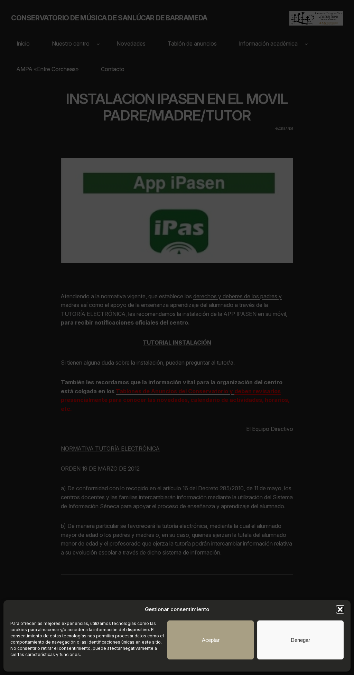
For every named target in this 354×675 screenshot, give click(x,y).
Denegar (300, 640)
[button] (340, 609)
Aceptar (211, 640)
